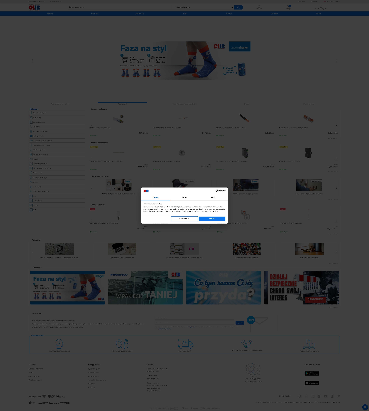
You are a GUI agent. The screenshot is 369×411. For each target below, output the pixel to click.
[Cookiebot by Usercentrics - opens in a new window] (217, 191)
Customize (183, 219)
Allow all (212, 219)
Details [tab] (184, 197)
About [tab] (213, 197)
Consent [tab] (156, 197)
